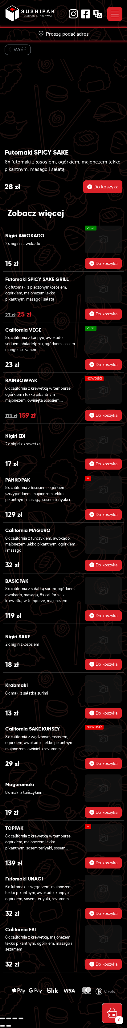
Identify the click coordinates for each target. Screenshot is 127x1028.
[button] (102, 186)
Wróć (19, 49)
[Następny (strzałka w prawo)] (8, 1026)
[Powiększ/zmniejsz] (2, 1018)
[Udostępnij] (14, 1018)
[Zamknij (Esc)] (20, 1018)
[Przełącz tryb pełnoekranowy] (8, 1018)
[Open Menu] (114, 14)
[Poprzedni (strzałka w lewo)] (2, 1026)
